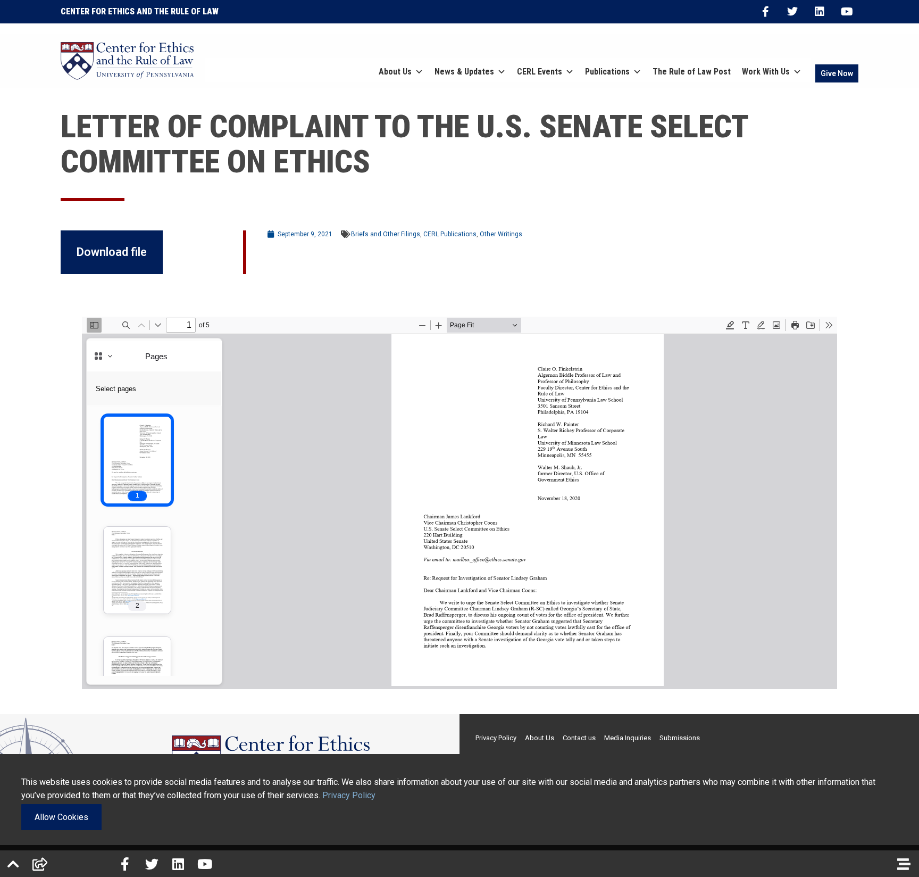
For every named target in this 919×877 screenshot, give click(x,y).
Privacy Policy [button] (348, 795)
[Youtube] (846, 11)
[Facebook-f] (765, 11)
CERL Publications (450, 234)
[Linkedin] (819, 11)
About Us (395, 72)
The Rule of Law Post (692, 72)
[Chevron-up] (13, 863)
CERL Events (539, 72)
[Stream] (903, 863)
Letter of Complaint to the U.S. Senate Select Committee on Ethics (404, 143)
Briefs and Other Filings (385, 234)
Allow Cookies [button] (61, 817)
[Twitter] (792, 11)
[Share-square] (40, 863)
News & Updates (464, 72)
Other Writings (501, 234)
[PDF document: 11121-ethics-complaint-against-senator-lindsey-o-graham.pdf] (459, 503)
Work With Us (766, 72)
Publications (607, 72)
